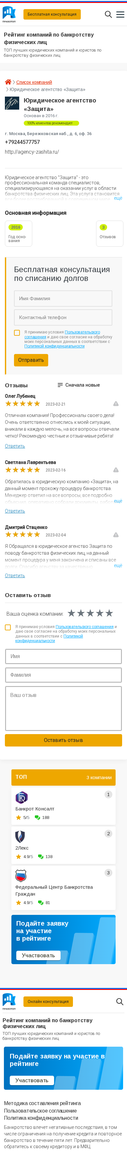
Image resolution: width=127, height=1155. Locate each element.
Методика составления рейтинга (42, 1103)
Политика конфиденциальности (41, 1118)
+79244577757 (22, 142)
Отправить (31, 360)
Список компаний (34, 82)
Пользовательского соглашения (85, 626)
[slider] (23, 404)
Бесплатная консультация (52, 14)
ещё (118, 198)
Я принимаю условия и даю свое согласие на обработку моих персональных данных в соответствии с (68, 339)
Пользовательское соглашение (40, 1111)
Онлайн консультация (48, 1001)
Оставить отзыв (63, 740)
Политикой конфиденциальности (54, 346)
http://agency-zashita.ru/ (32, 152)
